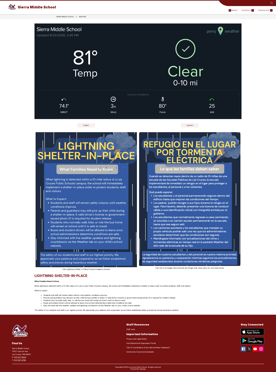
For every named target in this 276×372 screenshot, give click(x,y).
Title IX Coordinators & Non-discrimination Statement (148, 347)
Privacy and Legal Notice (136, 339)
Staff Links (130, 329)
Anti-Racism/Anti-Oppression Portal (141, 343)
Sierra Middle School (65, 17)
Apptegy (143, 369)
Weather (82, 17)
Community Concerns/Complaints (140, 352)
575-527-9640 (20, 357)
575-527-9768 (20, 360)
